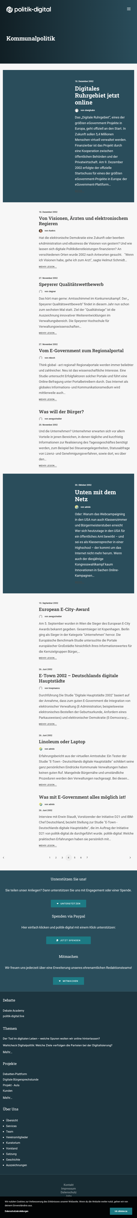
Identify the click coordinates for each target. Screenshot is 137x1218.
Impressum (68, 1188)
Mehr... (79, 191)
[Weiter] (129, 859)
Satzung (11, 1154)
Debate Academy (13, 1010)
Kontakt (68, 1185)
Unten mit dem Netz (95, 495)
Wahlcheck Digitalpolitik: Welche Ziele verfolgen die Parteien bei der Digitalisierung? (57, 1045)
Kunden (7, 1090)
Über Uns (10, 1109)
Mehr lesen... (48, 266)
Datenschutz (69, 1192)
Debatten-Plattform (15, 1074)
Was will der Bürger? (61, 412)
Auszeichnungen (16, 1165)
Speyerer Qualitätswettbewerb (71, 284)
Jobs (68, 1196)
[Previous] (7, 859)
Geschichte (13, 1159)
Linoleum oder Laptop (62, 742)
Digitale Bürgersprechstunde (20, 1079)
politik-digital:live (13, 1016)
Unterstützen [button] (70, 903)
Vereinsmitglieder (17, 1137)
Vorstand (11, 1148)
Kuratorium (13, 1142)
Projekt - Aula (11, 1085)
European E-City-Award (64, 609)
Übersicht (12, 1120)
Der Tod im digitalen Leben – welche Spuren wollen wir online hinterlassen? (51, 1038)
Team (9, 1131)
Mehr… (7, 1052)
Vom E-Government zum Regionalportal (81, 350)
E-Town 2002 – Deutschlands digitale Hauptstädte (78, 678)
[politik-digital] (28, 10)
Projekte (10, 1063)
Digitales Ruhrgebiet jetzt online (97, 95)
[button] (129, 9)
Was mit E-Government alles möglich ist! (82, 797)
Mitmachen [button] (70, 981)
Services (11, 1126)
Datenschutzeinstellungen (16, 1211)
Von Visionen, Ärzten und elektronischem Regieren (83, 220)
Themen (10, 1028)
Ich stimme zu (121, 1211)
